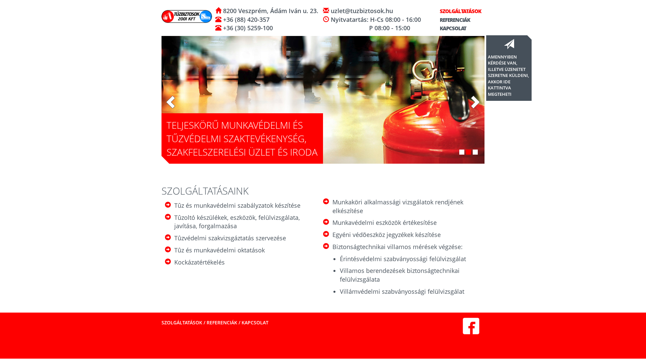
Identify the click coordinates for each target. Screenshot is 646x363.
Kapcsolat (452, 28)
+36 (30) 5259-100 (247, 28)
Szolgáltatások (460, 11)
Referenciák (454, 19)
